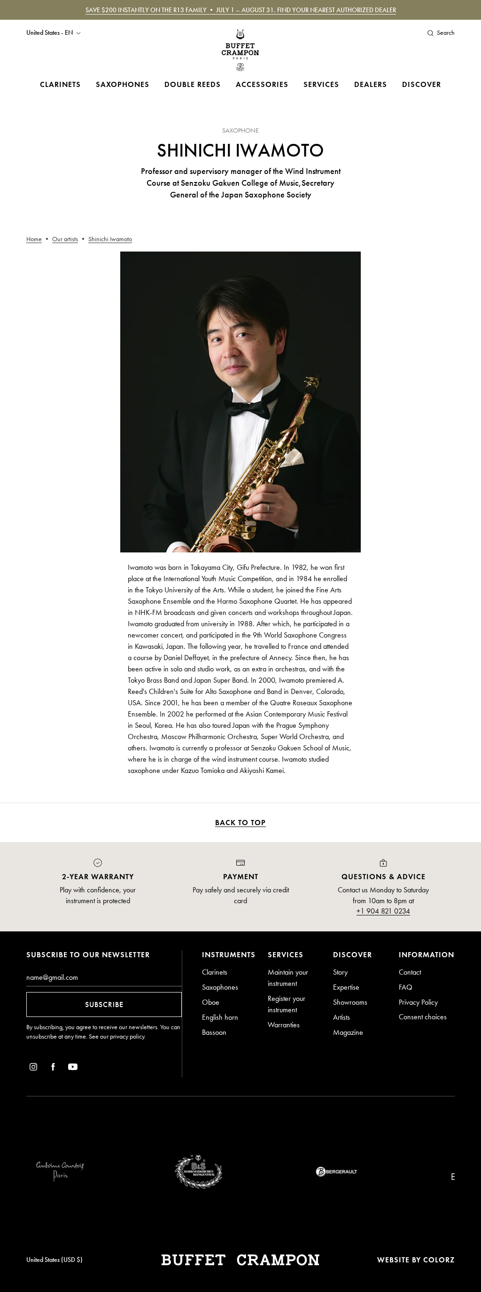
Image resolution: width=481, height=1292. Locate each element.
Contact (410, 972)
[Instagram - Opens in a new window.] (33, 1068)
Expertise (346, 987)
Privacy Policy (418, 1002)
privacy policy (127, 1036)
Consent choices (423, 1016)
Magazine (348, 1032)
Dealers (370, 84)
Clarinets (60, 84)
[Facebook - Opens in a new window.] (53, 1068)
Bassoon (214, 1032)
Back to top (240, 822)
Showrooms (350, 1002)
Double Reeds (192, 84)
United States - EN (49, 33)
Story (340, 972)
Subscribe (104, 1004)
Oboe (210, 1002)
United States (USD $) (54, 1260)
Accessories (262, 84)
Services (321, 84)
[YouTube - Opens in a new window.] (73, 1068)
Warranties (284, 1024)
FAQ (405, 987)
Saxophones (122, 84)
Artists (341, 1017)
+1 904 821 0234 (383, 910)
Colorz (439, 1259)
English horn (220, 1017)
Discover (421, 84)
